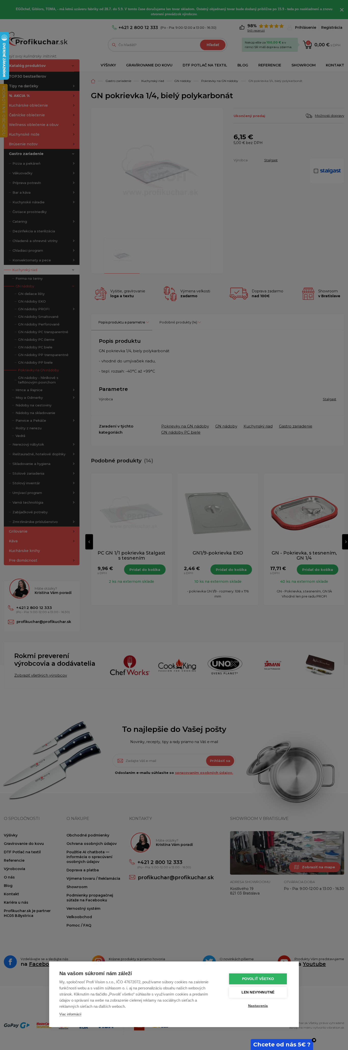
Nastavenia (258, 1006)
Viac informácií (70, 1014)
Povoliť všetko (258, 979)
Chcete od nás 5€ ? (282, 1044)
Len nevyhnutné (258, 992)
